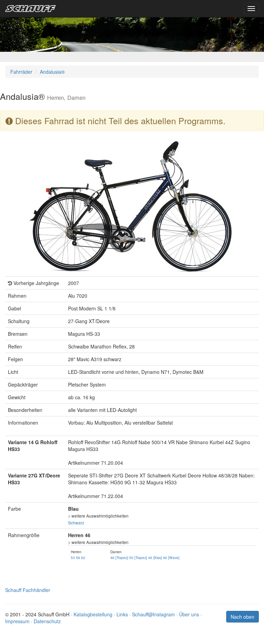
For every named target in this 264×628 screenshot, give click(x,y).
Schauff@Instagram (153, 614)
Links (122, 614)
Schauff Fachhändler (27, 589)
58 (78, 557)
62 (83, 557)
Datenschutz (47, 621)
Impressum (17, 621)
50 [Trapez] (138, 557)
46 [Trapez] (119, 557)
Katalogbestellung (93, 614)
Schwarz (76, 522)
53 (73, 557)
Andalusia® (52, 71)
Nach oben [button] (242, 616)
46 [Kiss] (155, 557)
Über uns (189, 614)
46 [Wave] (171, 557)
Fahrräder (21, 71)
